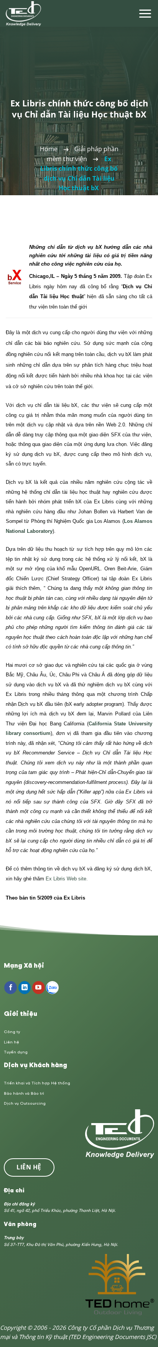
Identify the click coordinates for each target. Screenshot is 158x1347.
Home (49, 149)
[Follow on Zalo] (52, 987)
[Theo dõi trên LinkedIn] (24, 987)
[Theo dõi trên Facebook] (10, 987)
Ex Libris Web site (66, 879)
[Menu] (145, 13)
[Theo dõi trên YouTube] (38, 987)
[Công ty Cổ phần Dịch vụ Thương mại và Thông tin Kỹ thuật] (24, 13)
